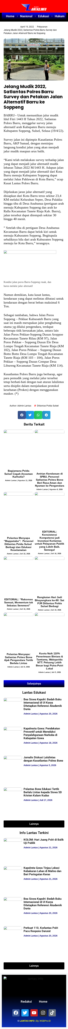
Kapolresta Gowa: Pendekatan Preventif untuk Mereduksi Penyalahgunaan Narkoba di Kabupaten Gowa (42, 733)
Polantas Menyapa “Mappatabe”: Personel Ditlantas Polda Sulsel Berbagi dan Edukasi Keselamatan (18, 544)
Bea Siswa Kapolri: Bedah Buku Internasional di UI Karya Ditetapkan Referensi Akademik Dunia (43, 704)
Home (10, 16)
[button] (22, 415)
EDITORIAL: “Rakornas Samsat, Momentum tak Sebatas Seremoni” (18, 602)
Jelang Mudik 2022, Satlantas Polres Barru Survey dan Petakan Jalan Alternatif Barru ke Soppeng (33, 97)
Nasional (26, 16)
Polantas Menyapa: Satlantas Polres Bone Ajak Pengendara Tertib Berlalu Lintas (18, 659)
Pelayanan (42, 27)
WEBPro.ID (45, 1020)
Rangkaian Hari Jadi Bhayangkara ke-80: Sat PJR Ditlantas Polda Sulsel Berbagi (49, 602)
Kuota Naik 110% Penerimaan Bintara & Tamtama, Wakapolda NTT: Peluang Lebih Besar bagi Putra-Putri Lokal (49, 661)
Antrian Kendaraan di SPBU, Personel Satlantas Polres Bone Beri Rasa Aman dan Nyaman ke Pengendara (49, 479)
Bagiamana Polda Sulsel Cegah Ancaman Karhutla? (18, 473)
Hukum (60, 16)
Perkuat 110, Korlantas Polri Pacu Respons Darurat (41, 929)
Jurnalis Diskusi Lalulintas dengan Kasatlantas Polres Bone (43, 759)
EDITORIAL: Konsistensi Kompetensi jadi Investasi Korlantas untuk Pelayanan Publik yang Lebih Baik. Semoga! (49, 540)
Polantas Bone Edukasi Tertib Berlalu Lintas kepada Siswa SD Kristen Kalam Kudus (43, 792)
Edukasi (43, 16)
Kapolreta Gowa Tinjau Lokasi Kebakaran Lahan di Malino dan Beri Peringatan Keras (42, 871)
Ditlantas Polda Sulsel (48, 405)
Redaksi (26, 1001)
